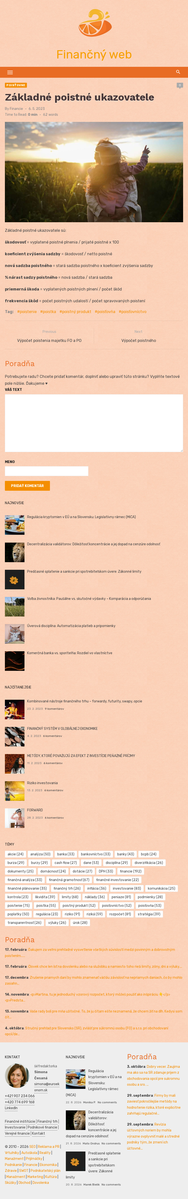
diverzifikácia (149, 863)
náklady (95, 897)
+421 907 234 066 (20, 1096)
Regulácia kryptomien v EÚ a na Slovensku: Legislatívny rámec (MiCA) (81, 517)
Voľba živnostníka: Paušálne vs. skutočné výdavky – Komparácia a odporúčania (89, 599)
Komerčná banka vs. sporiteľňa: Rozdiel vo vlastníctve (69, 653)
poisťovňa (106, 311)
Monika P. (89, 1102)
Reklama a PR (48, 1147)
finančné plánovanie (27, 888)
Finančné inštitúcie (20, 1121)
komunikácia (161, 888)
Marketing (35, 1177)
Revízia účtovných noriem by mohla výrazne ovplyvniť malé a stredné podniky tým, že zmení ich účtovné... (153, 1136)
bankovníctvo (95, 854)
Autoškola (29, 1153)
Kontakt (38, 1133)
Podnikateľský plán (45, 1171)
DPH (106, 871)
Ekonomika (48, 1165)
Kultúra (51, 1177)
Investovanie (15, 1127)
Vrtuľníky (12, 1153)
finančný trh (67, 888)
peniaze (121, 897)
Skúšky (10, 1183)
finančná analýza (25, 880)
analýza (40, 854)
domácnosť (53, 871)
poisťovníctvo (133, 311)
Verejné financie (17, 1133)
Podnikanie (13, 1165)
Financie (16, 109)
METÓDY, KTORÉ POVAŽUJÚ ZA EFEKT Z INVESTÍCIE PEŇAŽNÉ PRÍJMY (81, 756)
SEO (32, 1147)
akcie (16, 854)
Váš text (13, 390)
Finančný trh (47, 1121)
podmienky (150, 897)
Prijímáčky (34, 1159)
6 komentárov (52, 736)
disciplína (117, 863)
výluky (57, 923)
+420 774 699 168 (20, 1102)
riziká (95, 914)
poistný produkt (76, 311)
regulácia (47, 914)
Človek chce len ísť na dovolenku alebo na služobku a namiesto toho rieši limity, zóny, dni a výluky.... (105, 967)
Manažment (14, 1159)
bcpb (148, 854)
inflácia (96, 888)
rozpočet (120, 914)
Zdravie (11, 1171)
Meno (10, 462)
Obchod (24, 1183)
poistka (49, 311)
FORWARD (35, 810)
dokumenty (21, 871)
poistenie (28, 311)
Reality (45, 1153)
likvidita (45, 897)
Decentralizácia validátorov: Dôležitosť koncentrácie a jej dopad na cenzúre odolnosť (93, 544)
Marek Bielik (91, 1184)
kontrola (18, 897)
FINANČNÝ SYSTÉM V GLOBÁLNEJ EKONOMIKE (62, 729)
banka (65, 854)
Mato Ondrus (91, 1143)
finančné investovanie (117, 880)
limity (70, 897)
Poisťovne (15, 85)
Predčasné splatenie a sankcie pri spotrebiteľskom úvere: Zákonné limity (84, 572)
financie (130, 871)
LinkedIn (11, 1108)
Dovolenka (41, 1183)
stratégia (149, 914)
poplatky (18, 914)
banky (125, 854)
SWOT (23, 1171)
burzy (39, 863)
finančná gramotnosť (69, 880)
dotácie (82, 871)
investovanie (127, 888)
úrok (80, 923)
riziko (72, 914)
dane (91, 863)
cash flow (66, 863)
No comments (107, 1102)
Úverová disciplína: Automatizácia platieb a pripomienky (71, 626)
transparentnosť (24, 923)
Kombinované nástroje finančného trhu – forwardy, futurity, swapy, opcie (84, 701)
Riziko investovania (42, 783)
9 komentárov (54, 708)
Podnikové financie (42, 1127)
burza (16, 863)
